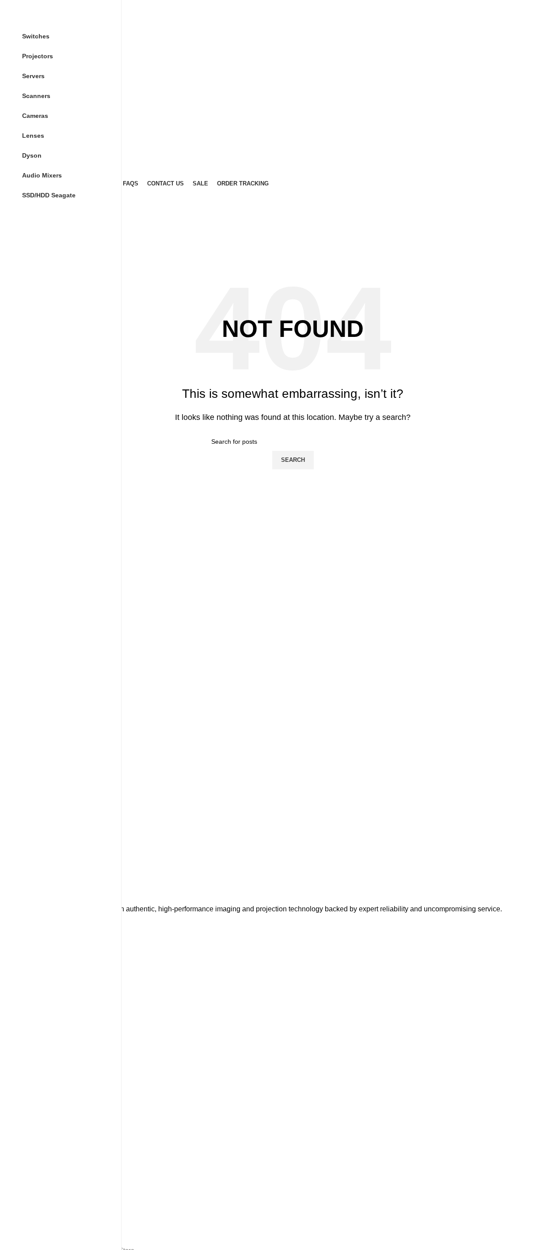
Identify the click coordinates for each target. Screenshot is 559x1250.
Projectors (47, 1046)
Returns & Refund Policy (67, 1186)
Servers (44, 1091)
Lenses (43, 1121)
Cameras (46, 1106)
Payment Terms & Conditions (73, 1155)
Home (41, 952)
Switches (45, 1076)
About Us (46, 967)
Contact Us (48, 1012)
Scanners (46, 1061)
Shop (40, 982)
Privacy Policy (52, 1170)
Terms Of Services (58, 1201)
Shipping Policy (54, 1216)
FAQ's (41, 997)
